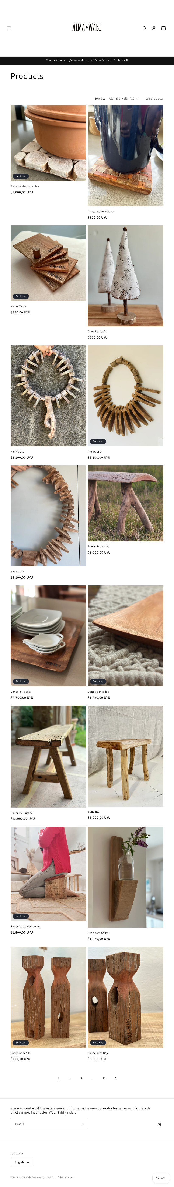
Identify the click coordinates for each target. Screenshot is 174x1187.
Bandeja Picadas (21, 691)
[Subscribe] (82, 1124)
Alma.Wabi (25, 1177)
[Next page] (115, 1078)
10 (104, 1078)
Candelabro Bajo (98, 1053)
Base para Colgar (98, 933)
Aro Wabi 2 (94, 451)
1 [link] (58, 1078)
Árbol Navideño (97, 331)
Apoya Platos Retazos (101, 211)
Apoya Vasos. (19, 306)
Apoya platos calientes (25, 186)
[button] (9, 28)
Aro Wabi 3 (17, 571)
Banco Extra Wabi (99, 546)
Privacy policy (66, 1177)
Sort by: (100, 98)
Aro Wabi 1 (17, 451)
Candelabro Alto (21, 1053)
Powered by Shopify (43, 1177)
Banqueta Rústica (22, 813)
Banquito (94, 811)
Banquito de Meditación (26, 926)
